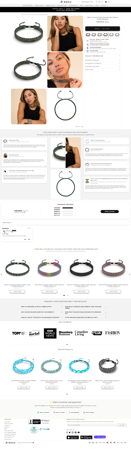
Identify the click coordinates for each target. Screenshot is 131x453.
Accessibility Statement (10, 434)
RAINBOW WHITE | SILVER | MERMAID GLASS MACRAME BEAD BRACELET (79, 381)
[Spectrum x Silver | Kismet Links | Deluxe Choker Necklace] (111, 34)
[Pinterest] (75, 432)
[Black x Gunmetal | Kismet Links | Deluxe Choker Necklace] (88, 34)
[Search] (97, 2)
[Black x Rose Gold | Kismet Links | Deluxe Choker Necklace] (99, 34)
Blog (5, 428)
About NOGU (7, 421)
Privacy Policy (7, 439)
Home (22, 14)
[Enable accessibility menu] (106, 2)
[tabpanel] (88, 35)
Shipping (6, 427)
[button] (57, 208)
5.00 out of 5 (25, 210)
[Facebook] (67, 432)
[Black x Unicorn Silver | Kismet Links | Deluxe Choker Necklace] (105, 34)
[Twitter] (70, 432)
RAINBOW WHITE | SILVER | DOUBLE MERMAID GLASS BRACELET (23, 381)
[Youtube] (79, 432)
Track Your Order (8, 423)
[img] (5, 228)
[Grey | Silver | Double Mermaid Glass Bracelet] (107, 366)
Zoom (79, 126)
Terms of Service (8, 437)
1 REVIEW (106, 21)
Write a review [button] (109, 211)
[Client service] (99, 2)
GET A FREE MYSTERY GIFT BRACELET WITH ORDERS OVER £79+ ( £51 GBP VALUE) (66, 9)
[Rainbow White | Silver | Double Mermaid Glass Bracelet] (24, 366)
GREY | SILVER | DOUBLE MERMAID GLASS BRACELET (107, 381)
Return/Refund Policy (9, 435)
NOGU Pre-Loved (8, 430)
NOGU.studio (65, 1)
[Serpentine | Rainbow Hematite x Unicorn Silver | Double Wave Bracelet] (52, 366)
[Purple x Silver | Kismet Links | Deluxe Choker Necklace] (117, 34)
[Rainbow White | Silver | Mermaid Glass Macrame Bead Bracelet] (79, 366)
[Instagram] (73, 432)
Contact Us (7, 425)
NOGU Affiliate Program (10, 432)
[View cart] (109, 2)
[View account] (102, 2)
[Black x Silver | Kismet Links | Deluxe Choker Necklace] (93, 34)
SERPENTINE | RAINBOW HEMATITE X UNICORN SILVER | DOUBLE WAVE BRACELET (51, 382)
